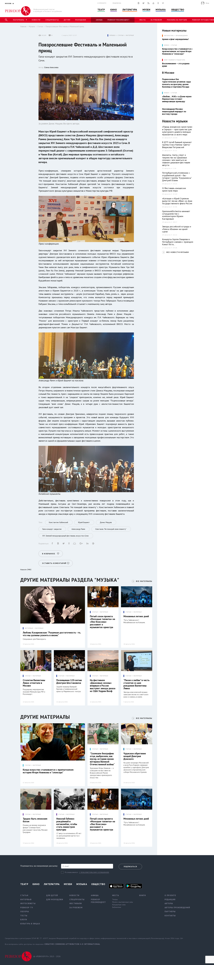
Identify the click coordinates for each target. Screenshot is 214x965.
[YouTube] (153, 3)
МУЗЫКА (112, 35)
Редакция (170, 899)
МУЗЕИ (166, 45)
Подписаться (130, 867)
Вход (207, 3)
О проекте (101, 3)
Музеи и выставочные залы (122, 902)
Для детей (52, 895)
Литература (129, 9)
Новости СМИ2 (25, 569)
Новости (36, 20)
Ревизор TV (26, 907)
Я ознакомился (71, 872)
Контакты (170, 915)
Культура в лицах (30, 923)
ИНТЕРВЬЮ (29, 628)
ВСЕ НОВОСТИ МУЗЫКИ (177, 252)
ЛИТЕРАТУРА (169, 35)
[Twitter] (143, 3)
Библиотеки (116, 907)
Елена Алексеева (51, 67)
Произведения (182, 35)
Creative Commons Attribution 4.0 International (72, 944)
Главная (23, 26)
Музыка (161, 9)
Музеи (146, 9)
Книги (142, 895)
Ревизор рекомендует (118, 20)
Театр (101, 9)
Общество (177, 9)
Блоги (23, 919)
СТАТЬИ (121, 35)
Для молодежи (54, 899)
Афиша (99, 20)
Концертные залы (119, 904)
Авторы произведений (177, 907)
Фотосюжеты (28, 903)
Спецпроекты (52, 20)
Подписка (117, 3)
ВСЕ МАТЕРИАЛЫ (144, 581)
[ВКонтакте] (138, 3)
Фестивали (75, 903)
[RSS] (148, 3)
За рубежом (156, 20)
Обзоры (24, 911)
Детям (67, 20)
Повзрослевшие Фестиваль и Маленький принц (65, 26)
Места (142, 20)
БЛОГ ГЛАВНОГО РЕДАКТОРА (174, 60)
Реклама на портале (177, 20)
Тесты (23, 915)
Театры (115, 899)
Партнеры (170, 911)
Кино (113, 9)
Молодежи (80, 20)
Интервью (26, 899)
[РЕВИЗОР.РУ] (18, 11)
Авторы (169, 903)
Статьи (40, 26)
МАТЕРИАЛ (130, 35)
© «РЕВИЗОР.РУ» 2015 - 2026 (47, 956)
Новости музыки (175, 121)
